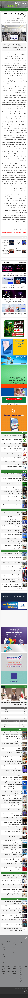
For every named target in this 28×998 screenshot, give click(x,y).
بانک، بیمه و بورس (14, 20)
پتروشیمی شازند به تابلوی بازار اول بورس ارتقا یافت (12, 921)
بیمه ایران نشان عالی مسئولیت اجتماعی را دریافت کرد (12, 513)
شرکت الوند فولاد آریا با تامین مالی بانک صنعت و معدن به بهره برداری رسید (13, 445)
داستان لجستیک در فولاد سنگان (14, 894)
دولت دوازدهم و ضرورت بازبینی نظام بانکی (11, 553)
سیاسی (9, 941)
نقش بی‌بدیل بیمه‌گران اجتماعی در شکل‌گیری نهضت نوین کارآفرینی (12, 886)
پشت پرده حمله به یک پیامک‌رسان (13, 466)
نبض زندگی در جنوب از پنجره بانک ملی (12, 863)
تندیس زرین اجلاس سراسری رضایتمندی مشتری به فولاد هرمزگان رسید (13, 907)
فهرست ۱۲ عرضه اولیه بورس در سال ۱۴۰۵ (12, 505)
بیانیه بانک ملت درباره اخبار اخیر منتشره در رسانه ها (12, 454)
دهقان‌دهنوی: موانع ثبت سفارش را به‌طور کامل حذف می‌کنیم (12, 814)
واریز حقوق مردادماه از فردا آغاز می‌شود (12, 534)
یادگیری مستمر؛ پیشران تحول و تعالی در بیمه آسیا (11, 881)
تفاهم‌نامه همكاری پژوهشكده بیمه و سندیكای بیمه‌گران (13, 547)
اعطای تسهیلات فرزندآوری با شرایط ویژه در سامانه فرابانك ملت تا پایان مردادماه (12, 869)
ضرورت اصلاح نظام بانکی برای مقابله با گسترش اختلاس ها (13, 463)
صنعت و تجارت (3, 955)
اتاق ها (20, 966)
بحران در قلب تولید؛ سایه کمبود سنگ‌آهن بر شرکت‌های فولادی (12, 749)
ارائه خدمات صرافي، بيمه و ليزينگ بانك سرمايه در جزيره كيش (13, 450)
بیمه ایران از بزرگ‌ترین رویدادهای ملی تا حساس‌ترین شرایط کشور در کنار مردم (13, 762)
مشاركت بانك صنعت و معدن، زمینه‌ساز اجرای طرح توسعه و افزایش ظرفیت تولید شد (12, 801)
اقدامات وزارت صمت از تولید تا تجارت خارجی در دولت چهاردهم (12, 916)
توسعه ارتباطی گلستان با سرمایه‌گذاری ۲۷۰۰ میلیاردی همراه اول (12, 792)
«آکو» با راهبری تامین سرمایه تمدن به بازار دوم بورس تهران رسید (12, 856)
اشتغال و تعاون (8, 967)
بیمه (7, 20)
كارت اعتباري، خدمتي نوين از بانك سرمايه (12, 457)
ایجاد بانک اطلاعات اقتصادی (15, 571)
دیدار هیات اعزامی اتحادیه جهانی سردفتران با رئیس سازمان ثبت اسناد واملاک (12, 581)
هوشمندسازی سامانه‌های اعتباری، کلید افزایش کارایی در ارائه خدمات (13, 828)
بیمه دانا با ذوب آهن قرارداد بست (13, 752)
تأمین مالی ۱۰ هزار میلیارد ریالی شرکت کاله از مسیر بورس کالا (12, 833)
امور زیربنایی (14, 967)
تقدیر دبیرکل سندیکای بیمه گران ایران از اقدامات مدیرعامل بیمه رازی (14, 703)
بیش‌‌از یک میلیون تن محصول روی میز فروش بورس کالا (13, 488)
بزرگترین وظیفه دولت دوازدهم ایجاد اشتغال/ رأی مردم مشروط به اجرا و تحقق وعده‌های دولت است (12, 586)
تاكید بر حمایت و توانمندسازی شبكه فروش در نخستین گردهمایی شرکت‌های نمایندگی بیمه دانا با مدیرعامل (11, 739)
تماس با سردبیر (14, 972)
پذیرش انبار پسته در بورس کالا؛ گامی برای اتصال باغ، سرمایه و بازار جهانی (12, 493)
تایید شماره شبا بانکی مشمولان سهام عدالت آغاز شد (12, 567)
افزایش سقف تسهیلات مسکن (14, 809)
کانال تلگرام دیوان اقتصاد (21, 232)
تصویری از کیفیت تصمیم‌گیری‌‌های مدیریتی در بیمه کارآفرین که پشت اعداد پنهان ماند (12, 846)
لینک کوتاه (22, 22)
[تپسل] (4, 320)
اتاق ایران (21, 976)
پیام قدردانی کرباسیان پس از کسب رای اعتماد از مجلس (13, 576)
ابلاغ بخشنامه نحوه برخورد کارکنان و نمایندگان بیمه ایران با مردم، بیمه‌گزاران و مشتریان (13, 773)
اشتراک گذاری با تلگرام (15, 22)
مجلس (9, 971)
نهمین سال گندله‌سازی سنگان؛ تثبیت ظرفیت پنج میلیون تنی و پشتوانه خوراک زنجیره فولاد (12, 797)
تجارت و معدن (4, 955)
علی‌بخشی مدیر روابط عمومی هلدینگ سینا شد (12, 497)
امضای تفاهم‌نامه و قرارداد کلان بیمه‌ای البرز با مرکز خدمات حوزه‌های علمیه (12, 518)
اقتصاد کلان (20, 942)
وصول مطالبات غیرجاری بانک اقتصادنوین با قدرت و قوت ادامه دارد (12, 819)
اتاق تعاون (19, 976)
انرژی (26, 966)
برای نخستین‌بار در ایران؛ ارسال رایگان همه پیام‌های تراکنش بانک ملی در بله (12, 783)
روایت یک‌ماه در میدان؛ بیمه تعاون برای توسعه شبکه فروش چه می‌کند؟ (13, 522)
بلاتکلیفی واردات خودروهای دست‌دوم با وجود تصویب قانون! (13, 842)
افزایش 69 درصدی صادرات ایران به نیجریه (12, 562)
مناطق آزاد (3, 972)
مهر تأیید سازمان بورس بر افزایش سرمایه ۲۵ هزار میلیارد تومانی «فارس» (12, 929)
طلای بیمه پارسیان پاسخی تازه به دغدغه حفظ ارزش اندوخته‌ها (13, 767)
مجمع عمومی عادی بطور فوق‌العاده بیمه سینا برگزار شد (12, 531)
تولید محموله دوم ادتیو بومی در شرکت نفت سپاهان (12, 912)
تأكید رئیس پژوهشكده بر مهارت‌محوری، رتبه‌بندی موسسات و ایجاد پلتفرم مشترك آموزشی (13, 541)
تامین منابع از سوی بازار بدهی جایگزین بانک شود (12, 440)
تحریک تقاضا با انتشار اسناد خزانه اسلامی (12, 435)
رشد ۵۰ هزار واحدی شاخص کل (14, 501)
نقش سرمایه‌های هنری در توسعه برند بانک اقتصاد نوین (12, 745)
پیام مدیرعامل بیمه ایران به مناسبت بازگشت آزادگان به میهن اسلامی (12, 851)
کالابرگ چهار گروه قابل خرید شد (14, 805)
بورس (15, 950)
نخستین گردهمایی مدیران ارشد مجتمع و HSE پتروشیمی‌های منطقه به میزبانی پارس (12, 733)
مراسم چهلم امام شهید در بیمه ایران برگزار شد (11, 526)
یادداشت (3, 966)
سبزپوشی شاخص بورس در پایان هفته (13, 483)
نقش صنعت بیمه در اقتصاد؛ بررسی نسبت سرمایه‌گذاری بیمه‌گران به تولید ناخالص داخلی (12, 788)
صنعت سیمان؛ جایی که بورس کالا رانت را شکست (17, 242)
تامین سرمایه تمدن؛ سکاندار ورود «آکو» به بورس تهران (12, 479)
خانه (26, 941)
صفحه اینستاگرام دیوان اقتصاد (8, 232)
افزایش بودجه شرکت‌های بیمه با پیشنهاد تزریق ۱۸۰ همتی (12, 860)
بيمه (9, 20)
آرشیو (3, 969)
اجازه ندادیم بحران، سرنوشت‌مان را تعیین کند (11, 924)
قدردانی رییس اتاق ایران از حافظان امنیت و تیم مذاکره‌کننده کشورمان (12, 758)
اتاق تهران (20, 976)
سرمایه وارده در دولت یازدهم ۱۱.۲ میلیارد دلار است (12, 559)
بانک (13, 950)
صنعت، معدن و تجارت (3, 943)
